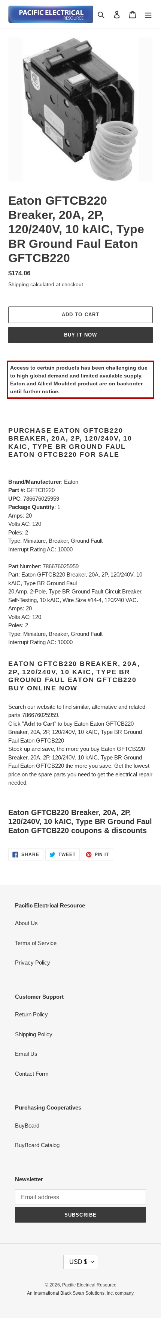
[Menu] (148, 14)
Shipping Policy (33, 1034)
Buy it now (80, 335)
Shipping (18, 284)
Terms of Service (36, 943)
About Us (26, 923)
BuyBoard (27, 1125)
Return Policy (31, 1014)
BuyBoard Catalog (37, 1145)
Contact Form (32, 1073)
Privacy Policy (32, 962)
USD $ (78, 1262)
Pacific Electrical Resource (89, 1285)
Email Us (26, 1054)
